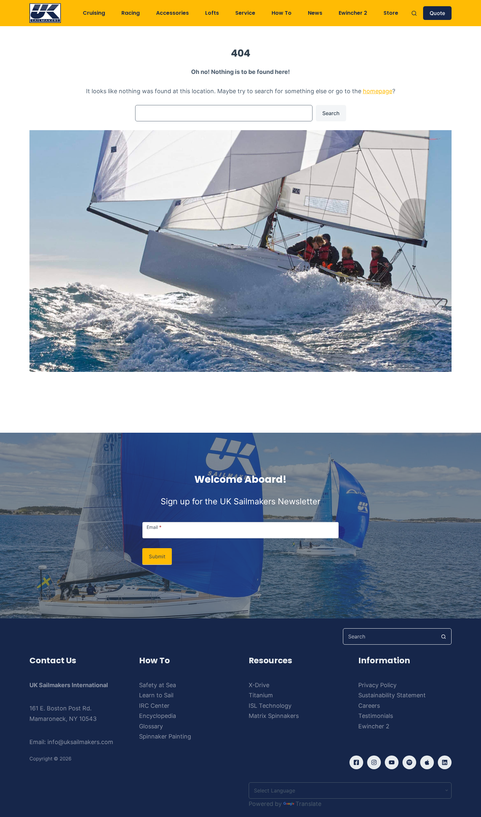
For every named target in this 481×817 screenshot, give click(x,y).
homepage (377, 91)
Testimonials (375, 715)
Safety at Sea (157, 685)
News (315, 13)
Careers (369, 705)
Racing (130, 13)
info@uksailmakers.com (80, 742)
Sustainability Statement (392, 695)
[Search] (414, 13)
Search (331, 113)
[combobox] (389, 636)
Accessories (172, 13)
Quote (437, 13)
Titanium (261, 695)
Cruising (94, 13)
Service (245, 13)
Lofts (212, 13)
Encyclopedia (157, 715)
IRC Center (154, 705)
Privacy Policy (377, 685)
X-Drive (259, 685)
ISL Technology (270, 705)
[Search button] (443, 636)
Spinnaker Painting (165, 736)
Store (390, 13)
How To (282, 13)
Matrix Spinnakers (274, 715)
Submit (157, 556)
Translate (308, 803)
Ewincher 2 (353, 13)
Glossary (151, 726)
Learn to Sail (156, 695)
